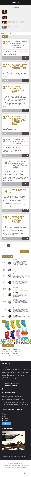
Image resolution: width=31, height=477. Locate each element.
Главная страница (4, 33)
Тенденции (15, 292)
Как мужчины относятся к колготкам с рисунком (18, 219)
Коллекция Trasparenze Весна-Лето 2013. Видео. (19, 89)
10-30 (4, 414)
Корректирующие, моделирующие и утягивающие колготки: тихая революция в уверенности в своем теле (21, 311)
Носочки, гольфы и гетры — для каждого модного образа (19, 165)
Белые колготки (19, 190)
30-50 (4, 416)
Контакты (25, 465)
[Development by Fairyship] (25, 472)
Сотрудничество (10, 467)
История (14, 280)
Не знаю (5, 420)
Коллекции (15, 287)
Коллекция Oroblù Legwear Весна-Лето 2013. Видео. (19, 66)
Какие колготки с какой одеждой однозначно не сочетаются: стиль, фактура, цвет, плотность (21, 276)
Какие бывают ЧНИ (15, 349)
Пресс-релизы (16, 259)
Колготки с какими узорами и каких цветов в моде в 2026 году (21, 317)
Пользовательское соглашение (12, 465)
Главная (10, 463)
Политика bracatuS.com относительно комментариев (15, 469)
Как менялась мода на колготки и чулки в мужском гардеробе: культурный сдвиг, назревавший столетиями (20, 283)
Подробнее (25, 57)
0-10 (4, 413)
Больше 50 (6, 418)
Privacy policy (18, 463)
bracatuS (6, 58)
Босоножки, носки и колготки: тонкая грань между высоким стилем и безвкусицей (20, 295)
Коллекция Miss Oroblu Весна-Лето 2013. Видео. (20, 141)
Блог (14, 268)
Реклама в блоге (21, 467)
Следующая (18, 245)
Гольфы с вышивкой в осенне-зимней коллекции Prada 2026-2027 (20, 289)
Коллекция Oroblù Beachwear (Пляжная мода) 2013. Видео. (19, 44)
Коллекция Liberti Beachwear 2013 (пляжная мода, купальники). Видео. (19, 120)
